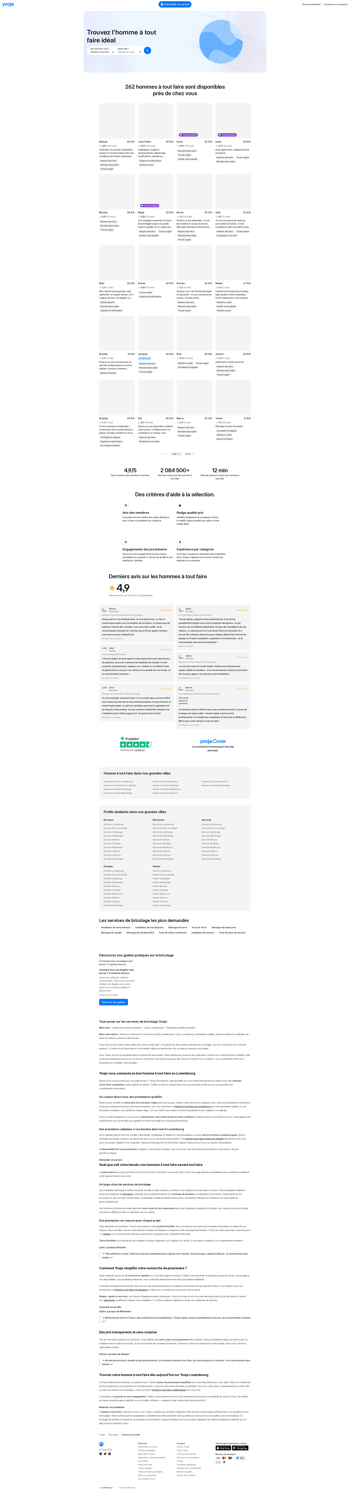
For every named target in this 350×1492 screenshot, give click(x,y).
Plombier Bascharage (113, 905)
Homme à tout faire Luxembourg (118, 781)
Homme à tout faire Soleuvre (215, 781)
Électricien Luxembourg (163, 824)
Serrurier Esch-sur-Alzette (213, 828)
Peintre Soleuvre (160, 901)
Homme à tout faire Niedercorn (166, 789)
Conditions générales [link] (186, 1464)
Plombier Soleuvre (112, 901)
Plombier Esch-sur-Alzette (115, 875)
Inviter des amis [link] (145, 1464)
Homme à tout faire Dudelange (117, 789)
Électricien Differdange (163, 836)
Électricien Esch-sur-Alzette (165, 828)
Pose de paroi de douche (232, 932)
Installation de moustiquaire (149, 927)
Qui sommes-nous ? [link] (147, 1479)
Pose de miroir (199, 927)
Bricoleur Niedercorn (113, 847)
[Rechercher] (147, 50)
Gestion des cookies (186, 1475)
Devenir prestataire (311, 4)
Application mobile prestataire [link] (151, 1457)
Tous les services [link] (127, 1487)
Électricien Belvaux (161, 839)
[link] (155, 345)
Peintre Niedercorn (161, 894)
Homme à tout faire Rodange (166, 785)
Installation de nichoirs (203, 932)
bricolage (128, 1194)
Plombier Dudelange (113, 878)
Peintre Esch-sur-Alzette (164, 875)
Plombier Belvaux (112, 886)
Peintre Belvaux (160, 886)
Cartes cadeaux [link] (145, 1468)
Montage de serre (177, 927)
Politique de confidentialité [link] (189, 1468)
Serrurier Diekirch (210, 851)
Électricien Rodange (162, 843)
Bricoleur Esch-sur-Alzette (115, 828)
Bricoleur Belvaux (112, 839)
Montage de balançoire (224, 927)
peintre (107, 1234)
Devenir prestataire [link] (146, 1450)
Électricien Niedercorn (163, 847)
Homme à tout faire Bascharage (216, 785)
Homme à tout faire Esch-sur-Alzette (120, 785)
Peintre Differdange (161, 882)
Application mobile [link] (146, 1454)
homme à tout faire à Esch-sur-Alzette (204, 1138)
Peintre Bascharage (161, 905)
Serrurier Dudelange (211, 832)
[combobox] (102, 50)
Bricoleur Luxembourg (114, 824)
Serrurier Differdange (211, 836)
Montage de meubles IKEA (140, 932)
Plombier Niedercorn (113, 894)
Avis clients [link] (143, 1461)
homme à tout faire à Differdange (169, 1390)
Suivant (188, 454)
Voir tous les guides (113, 1002)
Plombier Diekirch (112, 897)
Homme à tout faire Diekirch (165, 793)
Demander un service (176, 4)
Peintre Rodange (160, 890)
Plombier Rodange (112, 890)
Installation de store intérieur (115, 927)
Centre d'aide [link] (183, 1447)
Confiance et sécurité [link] (186, 1454)
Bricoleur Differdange (113, 836)
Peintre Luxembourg (162, 871)
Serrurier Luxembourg (211, 824)
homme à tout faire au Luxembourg (193, 1106)
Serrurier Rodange (210, 843)
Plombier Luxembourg (114, 871)
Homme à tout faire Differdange (118, 793)
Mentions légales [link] (184, 1472)
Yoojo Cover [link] (182, 1450)
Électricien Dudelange (163, 832)
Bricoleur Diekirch (112, 851)
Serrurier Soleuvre (210, 855)
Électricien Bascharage (163, 859)
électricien (109, 1300)
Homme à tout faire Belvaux (165, 781)
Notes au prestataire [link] (147, 1475)
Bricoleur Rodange (112, 843)
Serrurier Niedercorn (211, 847)
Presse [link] (180, 1461)
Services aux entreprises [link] (188, 1457)
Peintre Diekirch (160, 897)
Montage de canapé (111, 932)
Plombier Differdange (113, 882)
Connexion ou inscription (336, 4)
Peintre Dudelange (161, 878)
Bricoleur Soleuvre (112, 855)
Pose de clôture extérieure (173, 932)
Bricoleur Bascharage (113, 859)
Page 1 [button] (175, 454)
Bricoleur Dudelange (113, 832)
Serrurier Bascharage (211, 859)
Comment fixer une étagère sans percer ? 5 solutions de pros (116, 971)
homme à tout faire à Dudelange (130, 1289)
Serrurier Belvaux (210, 839)
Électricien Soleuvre (162, 855)
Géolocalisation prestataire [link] (150, 1472)
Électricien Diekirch (161, 851)
